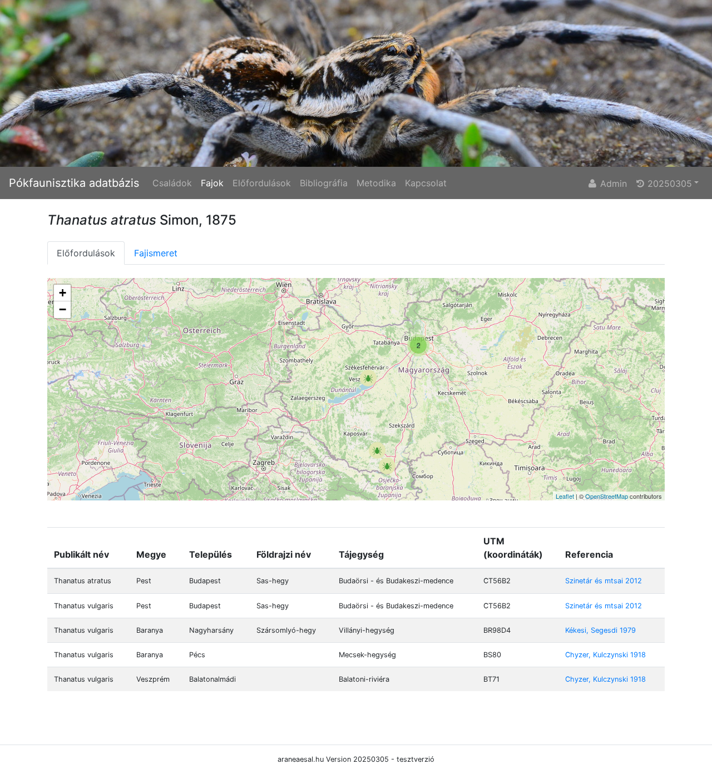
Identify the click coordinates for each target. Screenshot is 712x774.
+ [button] (62, 293)
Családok (172, 182)
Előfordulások (262, 182)
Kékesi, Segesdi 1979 (600, 630)
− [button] (62, 309)
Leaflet (565, 496)
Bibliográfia (324, 182)
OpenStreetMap (606, 496)
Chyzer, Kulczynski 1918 (605, 655)
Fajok (212, 182)
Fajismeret (155, 253)
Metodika (376, 182)
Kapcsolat (426, 182)
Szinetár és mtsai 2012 (603, 581)
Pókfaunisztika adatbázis (74, 183)
